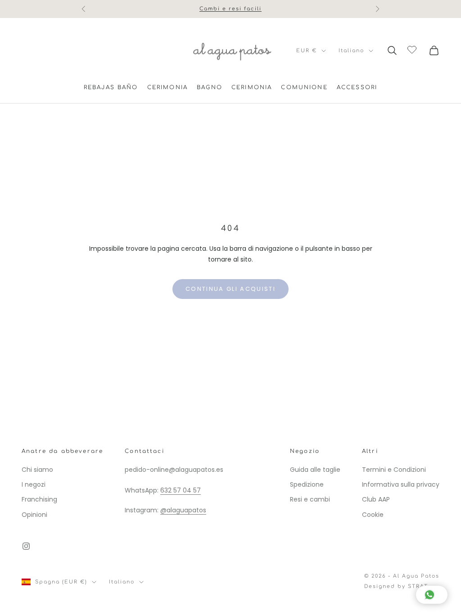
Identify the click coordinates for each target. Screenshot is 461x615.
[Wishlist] (413, 49)
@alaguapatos (183, 510)
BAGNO (209, 87)
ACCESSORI (357, 87)
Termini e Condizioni (394, 469)
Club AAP (376, 499)
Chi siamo (37, 469)
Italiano (351, 51)
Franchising (39, 499)
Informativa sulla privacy (400, 484)
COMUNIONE (304, 87)
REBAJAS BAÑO (111, 87)
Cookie (373, 514)
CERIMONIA (167, 87)
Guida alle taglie (315, 469)
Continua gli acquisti (230, 289)
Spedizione (307, 484)
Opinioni (34, 514)
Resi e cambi (310, 499)
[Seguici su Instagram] (26, 546)
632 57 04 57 (180, 490)
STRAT (418, 586)
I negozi (33, 484)
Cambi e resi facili (230, 7)
